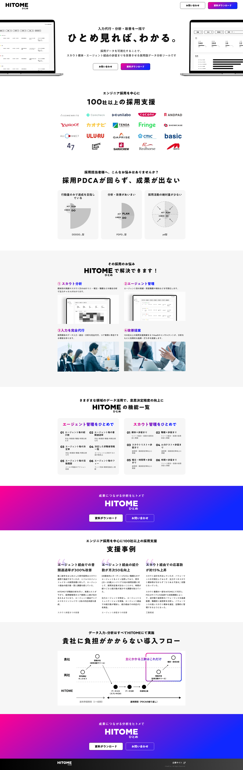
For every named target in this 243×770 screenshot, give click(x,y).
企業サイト (177, 762)
